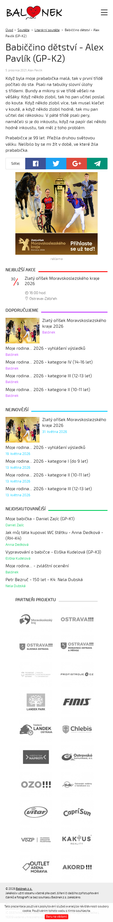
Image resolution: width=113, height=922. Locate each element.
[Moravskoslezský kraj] (36, 619)
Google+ (76, 163)
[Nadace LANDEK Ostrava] (36, 729)
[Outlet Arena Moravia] (36, 867)
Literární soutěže (47, 30)
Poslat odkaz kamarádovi (97, 163)
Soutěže (23, 30)
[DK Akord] (77, 867)
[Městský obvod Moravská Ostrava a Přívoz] (77, 646)
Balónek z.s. (21, 12)
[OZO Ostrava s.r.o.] (36, 784)
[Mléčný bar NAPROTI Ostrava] (36, 757)
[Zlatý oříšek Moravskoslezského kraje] (56, 213)
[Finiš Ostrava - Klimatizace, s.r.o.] (77, 702)
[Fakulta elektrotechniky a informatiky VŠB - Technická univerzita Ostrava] (36, 674)
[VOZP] (36, 839)
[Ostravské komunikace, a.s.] (77, 757)
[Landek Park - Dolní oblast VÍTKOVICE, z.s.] (36, 702)
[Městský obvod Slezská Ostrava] (36, 646)
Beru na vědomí (56, 916)
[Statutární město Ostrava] (77, 619)
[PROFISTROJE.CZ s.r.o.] (77, 674)
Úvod (9, 30)
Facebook (35, 163)
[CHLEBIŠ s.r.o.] (77, 729)
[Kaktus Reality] (77, 839)
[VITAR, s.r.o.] (36, 812)
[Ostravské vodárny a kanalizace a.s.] (77, 784)
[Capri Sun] (77, 812)
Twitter (56, 163)
